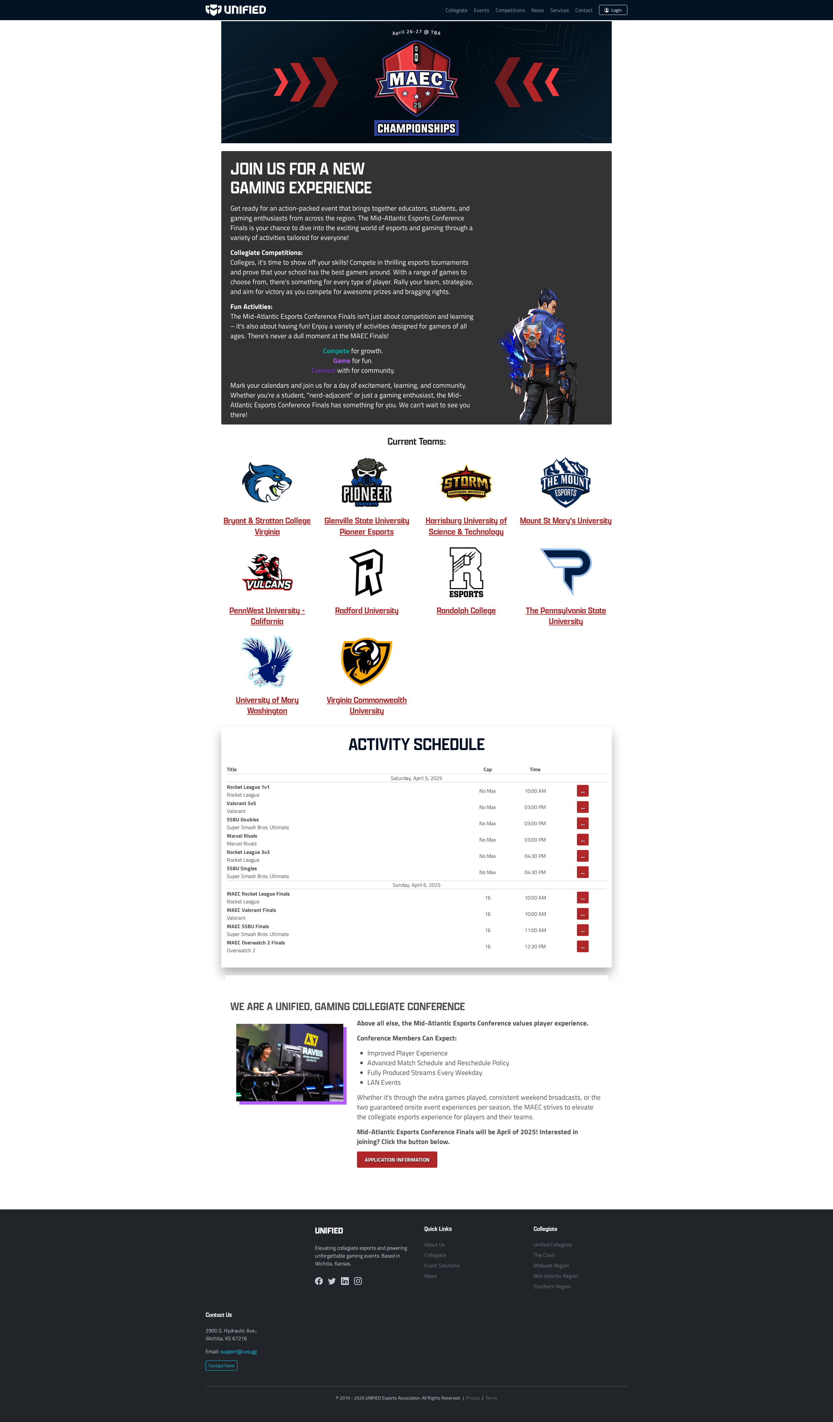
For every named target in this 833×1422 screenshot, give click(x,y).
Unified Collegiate (553, 1244)
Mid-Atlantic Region (556, 1275)
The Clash (544, 1255)
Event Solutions (441, 1265)
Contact (584, 10)
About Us (434, 1244)
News (537, 10)
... (583, 790)
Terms (491, 1398)
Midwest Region (551, 1265)
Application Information (397, 1159)
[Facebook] (319, 1281)
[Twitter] (332, 1281)
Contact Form (222, 1365)
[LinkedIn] (345, 1281)
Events (481, 10)
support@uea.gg (238, 1351)
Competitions (510, 10)
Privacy (473, 1398)
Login (616, 10)
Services (559, 10)
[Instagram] (358, 1281)
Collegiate (456, 10)
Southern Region (552, 1286)
